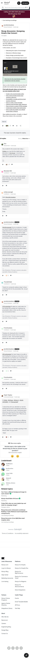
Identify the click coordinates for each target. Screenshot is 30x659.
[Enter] (3, 7)
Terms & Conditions (7, 533)
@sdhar (4, 151)
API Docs (17, 605)
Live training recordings (9, 20)
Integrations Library (7, 608)
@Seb (5, 400)
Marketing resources (7, 578)
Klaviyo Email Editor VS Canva (9, 498)
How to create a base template (14, 102)
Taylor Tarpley (8, 395)
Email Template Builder (21, 601)
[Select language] (18, 3)
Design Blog (5, 630)
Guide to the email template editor (15, 94)
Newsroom (5, 620)
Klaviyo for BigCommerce (19, 572)
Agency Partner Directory (6, 604)
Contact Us (5, 633)
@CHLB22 (5, 402)
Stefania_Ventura (10, 483)
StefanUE (8, 478)
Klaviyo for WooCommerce (19, 585)
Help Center (5, 575)
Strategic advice (5, 507)
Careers (4, 623)
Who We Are (5, 617)
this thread (12, 153)
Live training (5, 581)
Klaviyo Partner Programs (6, 599)
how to (4, 121)
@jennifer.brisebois (10, 197)
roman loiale (9, 473)
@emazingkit (14, 402)
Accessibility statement (21, 533)
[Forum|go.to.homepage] (7, 3)
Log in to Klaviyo (6, 568)
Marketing (4, 495)
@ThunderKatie (6, 306)
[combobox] (15, 7)
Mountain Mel (8, 171)
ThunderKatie (8, 282)
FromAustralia (8, 328)
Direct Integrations (20, 590)
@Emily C (16, 400)
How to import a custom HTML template (16, 106)
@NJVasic (10, 400)
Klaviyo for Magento (20, 581)
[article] (15, 154)
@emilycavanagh (7, 227)
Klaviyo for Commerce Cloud (21, 577)
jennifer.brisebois (9, 25)
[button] (2, 3)
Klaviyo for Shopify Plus (21, 568)
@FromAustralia (6, 354)
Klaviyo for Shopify (20, 564)
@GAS (21, 400)
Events (17, 598)
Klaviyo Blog (5, 571)
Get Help (17, 608)
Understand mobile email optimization (16, 108)
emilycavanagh (8, 192)
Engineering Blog (6, 626)
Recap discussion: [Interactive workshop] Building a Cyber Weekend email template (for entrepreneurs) (14, 511)
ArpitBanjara (9, 463)
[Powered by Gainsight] (15, 530)
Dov (5, 143)
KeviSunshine (9, 468)
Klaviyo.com (5, 564)
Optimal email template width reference (16, 104)
